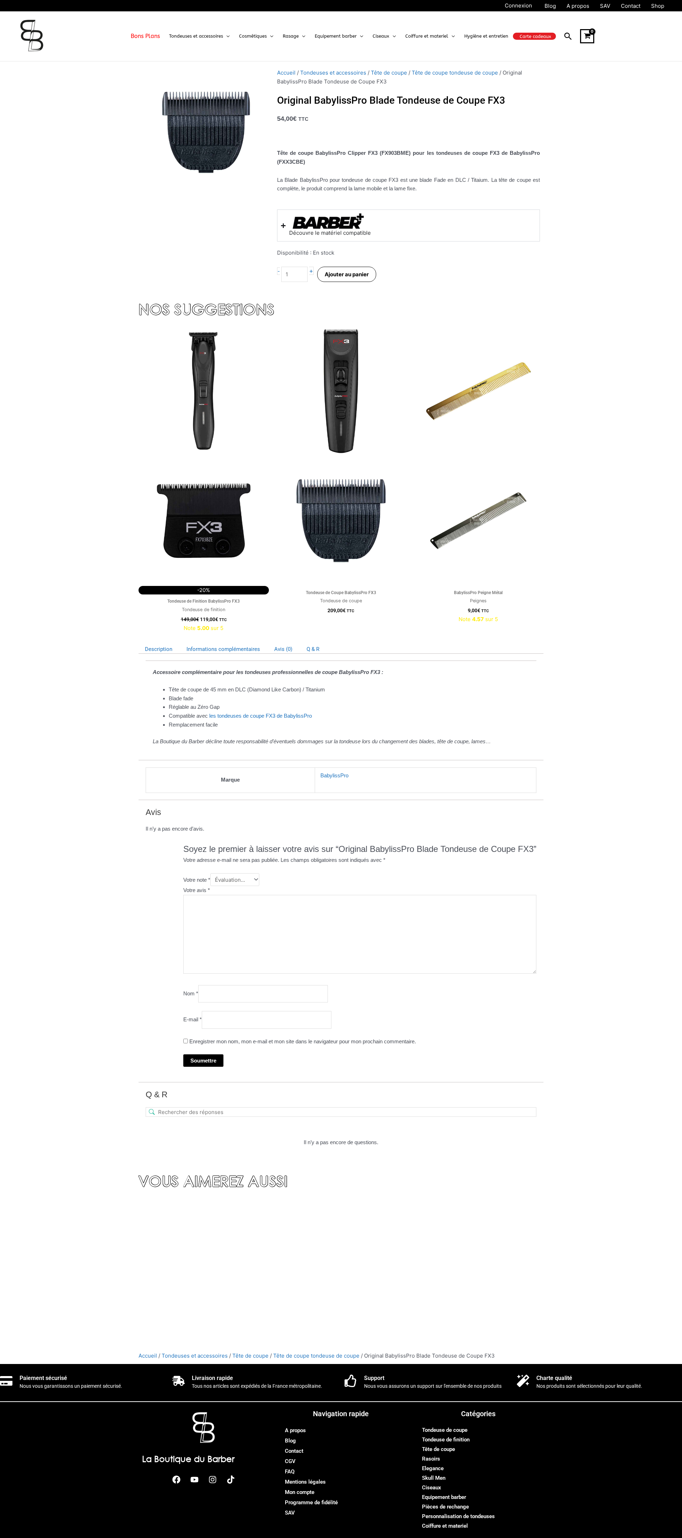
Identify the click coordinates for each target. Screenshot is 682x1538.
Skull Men (433, 1478)
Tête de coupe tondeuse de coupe (455, 72)
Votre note (196, 880)
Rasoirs (431, 1459)
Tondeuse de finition (446, 1439)
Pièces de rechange (445, 1507)
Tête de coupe (389, 72)
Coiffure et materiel (445, 1526)
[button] (226, 36)
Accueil (286, 72)
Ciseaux (431, 1487)
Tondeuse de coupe (444, 1430)
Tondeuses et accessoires (333, 72)
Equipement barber (444, 1497)
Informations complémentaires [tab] (223, 649)
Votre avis (196, 890)
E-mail (192, 1020)
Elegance (433, 1468)
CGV (290, 1461)
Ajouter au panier (347, 274)
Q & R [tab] (313, 649)
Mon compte (299, 1492)
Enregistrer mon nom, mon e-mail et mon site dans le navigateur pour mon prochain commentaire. (302, 1041)
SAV (290, 1513)
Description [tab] (158, 649)
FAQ (289, 1471)
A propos (295, 1430)
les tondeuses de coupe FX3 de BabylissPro (260, 716)
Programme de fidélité (311, 1502)
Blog (290, 1441)
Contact (294, 1451)
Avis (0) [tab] (283, 649)
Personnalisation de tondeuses (458, 1516)
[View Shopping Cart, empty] (587, 36)
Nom (190, 993)
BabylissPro (334, 775)
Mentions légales (305, 1482)
